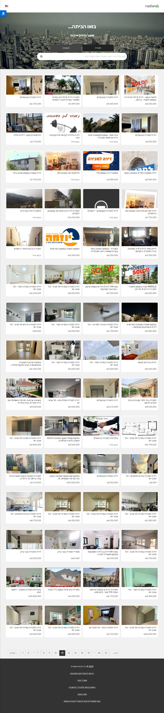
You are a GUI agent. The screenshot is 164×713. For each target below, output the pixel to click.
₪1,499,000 (74, 104)
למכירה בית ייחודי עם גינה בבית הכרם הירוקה (142, 401)
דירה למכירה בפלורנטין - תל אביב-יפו (64, 401)
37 (106, 653)
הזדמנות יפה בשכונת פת (68, 173)
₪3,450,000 (150, 179)
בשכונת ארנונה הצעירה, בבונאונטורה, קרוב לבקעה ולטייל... (25, 363)
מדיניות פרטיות (83, 701)
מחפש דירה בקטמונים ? (107, 173)
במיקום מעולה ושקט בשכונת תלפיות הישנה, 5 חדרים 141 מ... (63, 439)
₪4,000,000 (150, 293)
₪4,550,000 (112, 520)
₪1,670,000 (35, 482)
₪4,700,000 (112, 331)
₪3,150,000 (151, 141)
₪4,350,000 (150, 596)
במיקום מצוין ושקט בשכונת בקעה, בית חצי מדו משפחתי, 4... (64, 477)
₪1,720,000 (150, 217)
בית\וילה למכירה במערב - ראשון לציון (26, 590)
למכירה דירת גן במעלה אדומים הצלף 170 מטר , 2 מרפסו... (104, 590)
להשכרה (66, 48)
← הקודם (14, 653)
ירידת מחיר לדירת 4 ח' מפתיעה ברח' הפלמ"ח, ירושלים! (142, 250)
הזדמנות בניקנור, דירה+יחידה (27, 135)
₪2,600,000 (74, 255)
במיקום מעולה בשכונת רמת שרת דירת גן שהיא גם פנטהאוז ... (141, 325)
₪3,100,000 (112, 482)
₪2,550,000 (150, 255)
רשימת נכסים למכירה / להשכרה (82, 687)
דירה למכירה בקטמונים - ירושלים (103, 211)
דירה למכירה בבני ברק (30, 551)
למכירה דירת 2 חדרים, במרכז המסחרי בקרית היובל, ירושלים (66, 98)
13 (75, 653)
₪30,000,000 (150, 634)
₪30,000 (37, 331)
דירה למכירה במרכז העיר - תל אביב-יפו (27, 287)
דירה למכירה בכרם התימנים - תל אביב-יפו (141, 477)
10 (56, 653)
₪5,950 (153, 482)
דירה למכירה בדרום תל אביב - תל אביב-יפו (25, 325)
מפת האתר (82, 694)
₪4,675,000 (112, 407)
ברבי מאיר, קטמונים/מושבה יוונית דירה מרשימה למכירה (103, 136)
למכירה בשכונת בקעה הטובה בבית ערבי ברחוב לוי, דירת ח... (25, 477)
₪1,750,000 (35, 179)
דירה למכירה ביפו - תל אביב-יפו (103, 627)
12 (69, 653)
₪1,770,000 (35, 141)
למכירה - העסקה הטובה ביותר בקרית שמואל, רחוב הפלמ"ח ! (104, 250)
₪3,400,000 (112, 369)
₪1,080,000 (112, 179)
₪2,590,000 (112, 293)
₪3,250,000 (150, 104)
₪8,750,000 (35, 520)
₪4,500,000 (112, 104)
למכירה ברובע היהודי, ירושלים (27, 248)
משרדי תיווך (82, 680)
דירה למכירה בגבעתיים (107, 97)
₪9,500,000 (35, 407)
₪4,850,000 (150, 331)
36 (99, 653)
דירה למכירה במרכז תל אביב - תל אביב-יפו (64, 287)
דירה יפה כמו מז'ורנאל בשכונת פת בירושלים (140, 212)
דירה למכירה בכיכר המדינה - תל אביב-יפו (103, 325)
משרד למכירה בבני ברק (69, 551)
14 (82, 653)
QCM (91, 666)
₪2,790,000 (112, 596)
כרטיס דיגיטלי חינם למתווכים (82, 673)
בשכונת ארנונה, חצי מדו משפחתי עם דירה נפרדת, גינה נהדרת (24, 401)
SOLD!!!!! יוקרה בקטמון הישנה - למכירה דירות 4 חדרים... (142, 287)
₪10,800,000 (35, 596)
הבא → (115, 653)
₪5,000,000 (74, 369)
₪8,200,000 (74, 293)
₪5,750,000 (150, 558)
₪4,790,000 (150, 444)
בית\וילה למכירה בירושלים (106, 438)
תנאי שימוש (95, 701)
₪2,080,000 (150, 520)
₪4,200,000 (35, 293)
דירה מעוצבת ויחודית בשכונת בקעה (140, 173)
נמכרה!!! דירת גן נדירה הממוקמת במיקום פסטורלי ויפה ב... (103, 553)
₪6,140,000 (112, 558)
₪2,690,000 (74, 217)
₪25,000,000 (73, 482)
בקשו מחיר (113, 141)
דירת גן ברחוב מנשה (147, 362)
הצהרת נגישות (70, 701)
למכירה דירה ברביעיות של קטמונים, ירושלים (63, 212)
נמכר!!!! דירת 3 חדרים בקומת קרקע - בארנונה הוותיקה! (101, 287)
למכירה (98, 48)
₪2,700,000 (35, 104)
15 (89, 653)
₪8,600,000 (150, 369)
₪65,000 (75, 558)
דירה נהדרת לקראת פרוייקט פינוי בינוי (64, 136)
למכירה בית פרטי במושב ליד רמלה (64, 589)
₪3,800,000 (35, 444)
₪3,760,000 (112, 634)
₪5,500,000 (74, 444)
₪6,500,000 (74, 596)
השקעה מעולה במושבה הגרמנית (65, 248)
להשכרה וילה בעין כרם (30, 211)
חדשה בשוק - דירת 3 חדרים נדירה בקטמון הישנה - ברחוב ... (140, 98)
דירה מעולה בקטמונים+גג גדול (27, 173)
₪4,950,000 (74, 331)
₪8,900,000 (150, 407)
